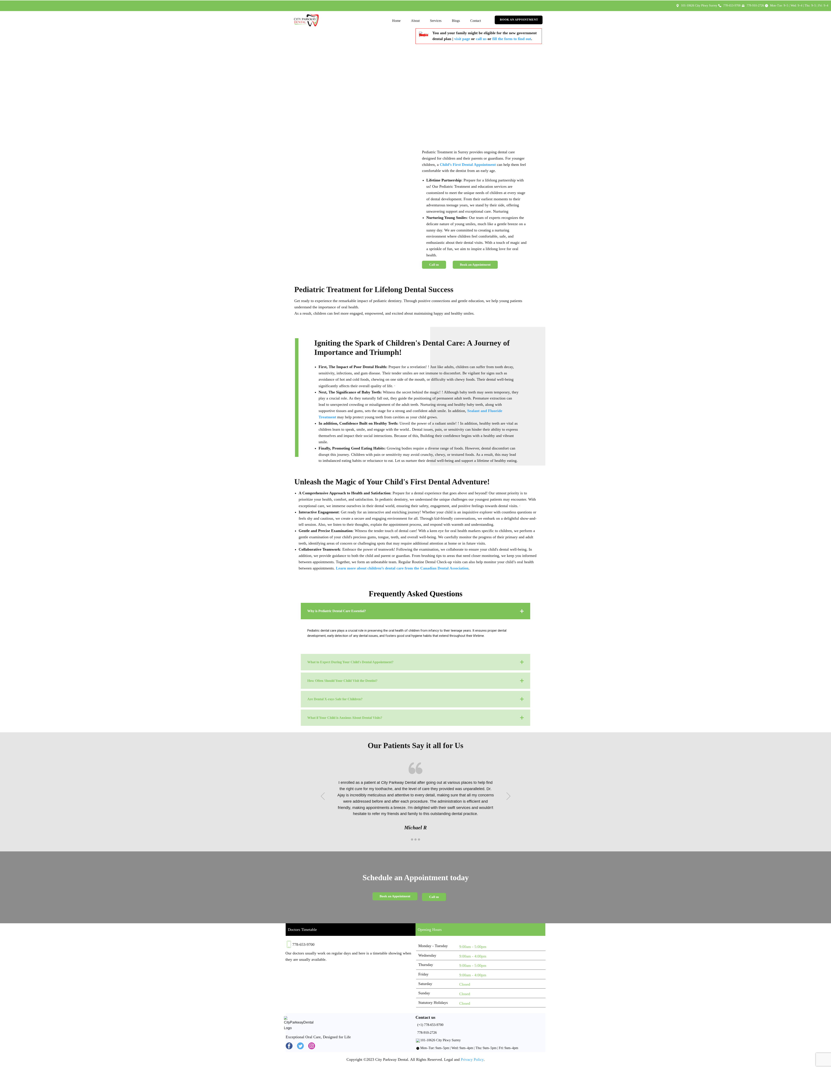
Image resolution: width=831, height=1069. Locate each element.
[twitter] (300, 1045)
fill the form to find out (511, 39)
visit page (462, 39)
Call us (434, 264)
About (415, 21)
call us (481, 39)
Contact (475, 21)
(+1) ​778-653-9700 (429, 1025)
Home (396, 21)
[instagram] (311, 1045)
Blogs (456, 21)
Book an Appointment (475, 264)
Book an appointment (518, 19)
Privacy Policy (472, 1059)
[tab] (415, 611)
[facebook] (289, 1045)
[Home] (306, 20)
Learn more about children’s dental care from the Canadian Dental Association (402, 568)
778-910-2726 (426, 1032)
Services (435, 21)
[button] (323, 796)
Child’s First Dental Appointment (468, 164)
